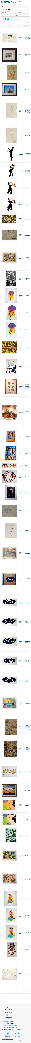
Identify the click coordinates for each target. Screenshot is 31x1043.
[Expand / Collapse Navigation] (2, 2)
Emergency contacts (25, 1041)
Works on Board (20, 55)
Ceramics (21, 412)
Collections (20, 25)
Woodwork (21, 154)
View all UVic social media (7, 1039)
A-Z (19, 1033)
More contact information (8, 1021)
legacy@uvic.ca (8, 1017)
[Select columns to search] (3, 6)
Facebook (7, 1032)
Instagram (7, 1036)
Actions (19, 12)
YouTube (7, 1035)
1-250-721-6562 (8, 1018)
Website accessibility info (10, 1025)
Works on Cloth (20, 790)
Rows (2, 12)
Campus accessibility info (10, 1027)
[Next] (28, 22)
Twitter (7, 1033)
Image (9, 25)
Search (19, 1032)
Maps (19, 1036)
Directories (19, 1035)
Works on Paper (20, 38)
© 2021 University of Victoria (8, 1041)
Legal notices (17, 1041)
